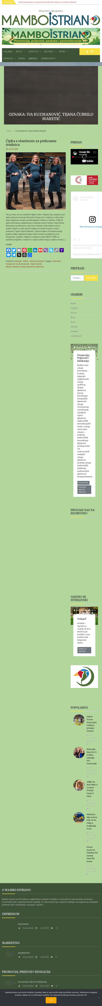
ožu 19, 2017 (44, 928)
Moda (25, 261)
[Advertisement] (51, 89)
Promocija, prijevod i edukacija (83, 358)
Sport (62, 51)
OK (51, 1000)
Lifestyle (33, 51)
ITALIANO (7, 51)
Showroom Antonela (35, 267)
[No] (98, 997)
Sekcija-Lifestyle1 (37, 261)
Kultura (48, 51)
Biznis (22, 58)
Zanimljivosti (48, 58)
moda (22, 267)
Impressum (23, 924)
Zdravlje (8, 58)
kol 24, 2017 (44, 986)
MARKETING (24, 953)
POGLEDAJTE (83, 483)
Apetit (19, 51)
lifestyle (16, 267)
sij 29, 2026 (44, 957)
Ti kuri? (81, 619)
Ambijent (33, 58)
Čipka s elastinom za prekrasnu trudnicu (31, 143)
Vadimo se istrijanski (82, 650)
